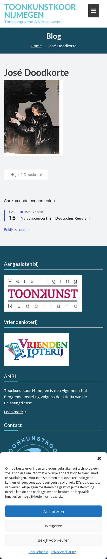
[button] (99, 458)
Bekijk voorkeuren (54, 540)
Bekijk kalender (16, 229)
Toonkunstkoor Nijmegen (40, 10)
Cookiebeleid (38, 552)
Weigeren (53, 525)
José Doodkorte (36, 72)
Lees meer (13, 411)
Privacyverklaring (63, 552)
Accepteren (53, 511)
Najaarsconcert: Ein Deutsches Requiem (55, 218)
